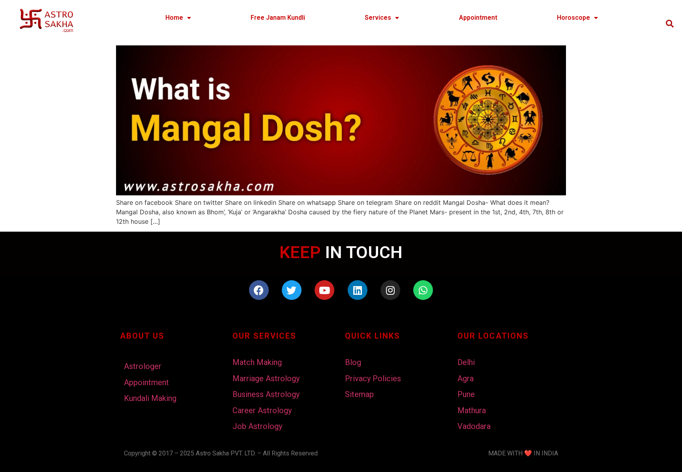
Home (174, 17)
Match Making (257, 362)
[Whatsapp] (423, 290)
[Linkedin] (357, 290)
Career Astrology (262, 410)
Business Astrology (266, 394)
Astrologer (142, 366)
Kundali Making (150, 398)
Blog (353, 362)
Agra (465, 378)
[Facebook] (259, 290)
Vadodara (474, 426)
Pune (466, 394)
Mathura (471, 410)
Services (378, 17)
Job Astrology (257, 426)
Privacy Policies (373, 378)
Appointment (478, 17)
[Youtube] (324, 290)
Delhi (466, 362)
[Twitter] (292, 290)
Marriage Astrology (266, 378)
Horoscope (573, 17)
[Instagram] (390, 290)
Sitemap (359, 394)
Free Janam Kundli (278, 17)
